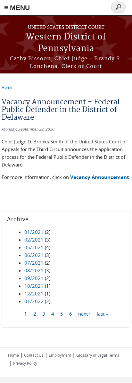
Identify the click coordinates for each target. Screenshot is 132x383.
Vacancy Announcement (99, 177)
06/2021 (34, 255)
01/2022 (34, 301)
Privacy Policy (25, 363)
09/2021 (34, 278)
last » (102, 314)
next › (84, 314)
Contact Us (34, 355)
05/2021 (34, 247)
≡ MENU (17, 7)
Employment (60, 355)
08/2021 (34, 270)
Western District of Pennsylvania (66, 43)
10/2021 (34, 286)
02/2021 (34, 239)
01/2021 (34, 232)
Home (7, 87)
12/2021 (34, 293)
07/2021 (34, 263)
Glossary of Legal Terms (97, 355)
